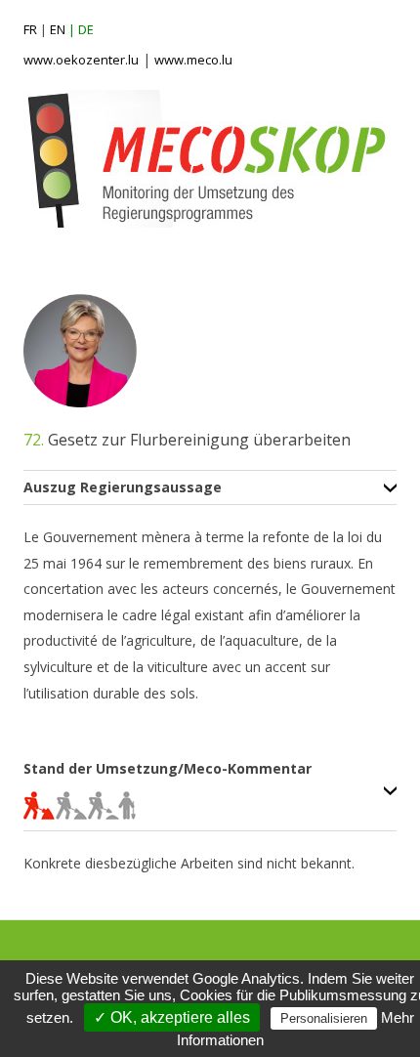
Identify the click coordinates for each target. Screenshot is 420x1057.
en (57, 29)
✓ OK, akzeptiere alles (172, 1017)
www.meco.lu (193, 59)
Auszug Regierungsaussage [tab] (122, 487)
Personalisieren (323, 1018)
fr (30, 29)
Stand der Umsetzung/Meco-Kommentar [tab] (167, 770)
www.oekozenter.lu (81, 59)
